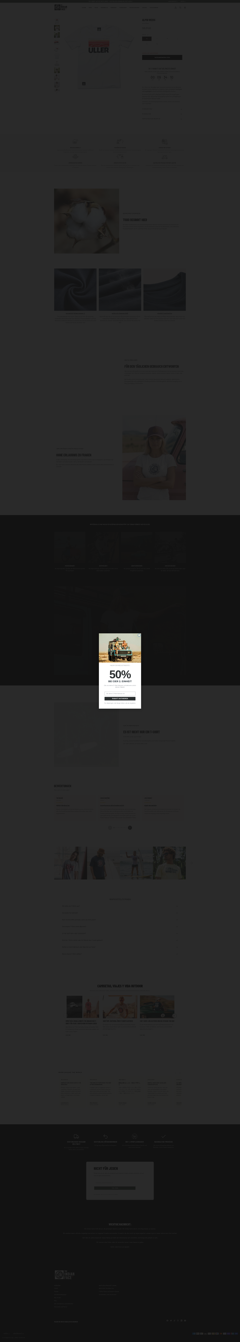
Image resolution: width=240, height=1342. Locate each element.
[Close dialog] (139, 635)
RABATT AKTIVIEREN (120, 698)
